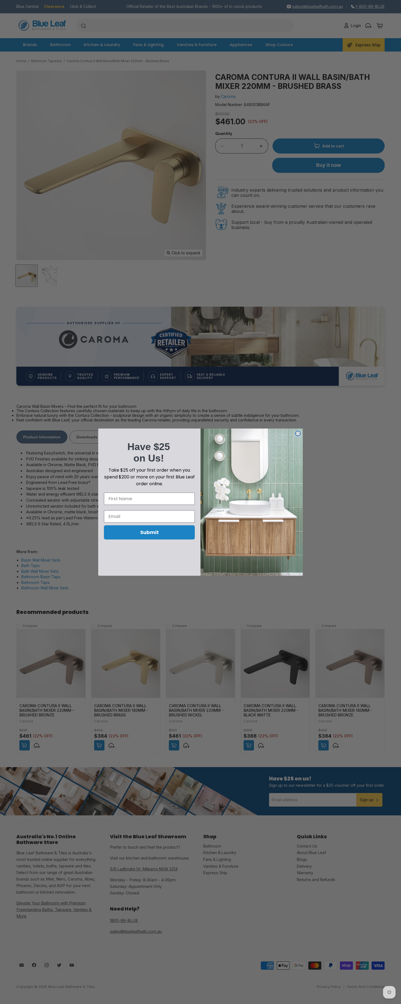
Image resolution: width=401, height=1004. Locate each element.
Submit (149, 532)
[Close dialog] (298, 433)
